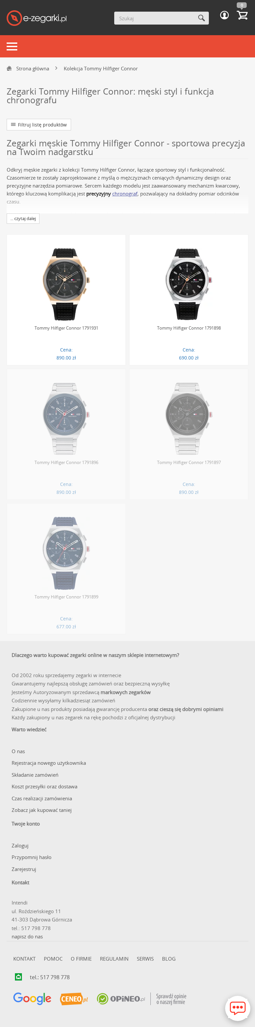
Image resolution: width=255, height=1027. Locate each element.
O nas (18, 751)
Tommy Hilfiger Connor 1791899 (66, 597)
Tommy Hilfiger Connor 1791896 (66, 462)
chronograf (124, 193)
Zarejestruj (24, 869)
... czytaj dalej (23, 218)
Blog (169, 958)
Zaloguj (20, 845)
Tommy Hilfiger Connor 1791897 (189, 462)
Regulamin (114, 958)
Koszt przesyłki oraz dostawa (44, 786)
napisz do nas (27, 936)
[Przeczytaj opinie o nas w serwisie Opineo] (141, 999)
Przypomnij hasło (31, 857)
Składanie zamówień (35, 774)
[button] (224, 15)
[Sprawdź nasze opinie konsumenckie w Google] (32, 999)
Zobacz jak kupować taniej (42, 810)
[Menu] (12, 46)
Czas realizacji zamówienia (42, 798)
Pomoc (53, 958)
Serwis (145, 958)
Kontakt (24, 958)
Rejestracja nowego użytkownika (49, 762)
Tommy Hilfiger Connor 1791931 (66, 328)
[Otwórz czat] (237, 1008)
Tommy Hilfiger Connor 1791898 (189, 328)
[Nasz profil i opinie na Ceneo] (74, 999)
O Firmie (81, 958)
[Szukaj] (201, 18)
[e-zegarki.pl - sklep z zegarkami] (36, 18)
